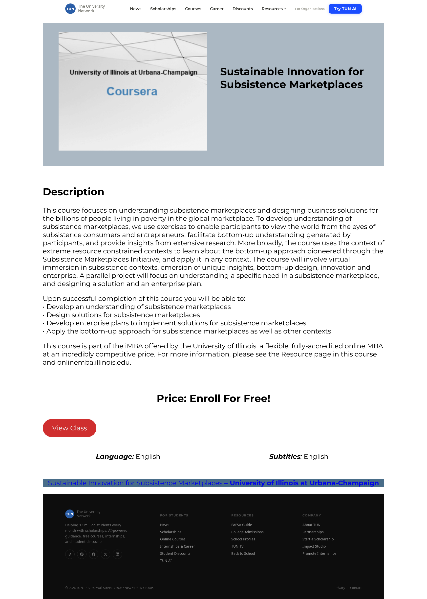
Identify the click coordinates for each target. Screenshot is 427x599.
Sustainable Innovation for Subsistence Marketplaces (213, 483)
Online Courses (173, 539)
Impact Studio (314, 546)
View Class (69, 428)
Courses (193, 8)
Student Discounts (175, 553)
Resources (274, 8)
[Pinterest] (81, 554)
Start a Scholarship (318, 539)
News (135, 8)
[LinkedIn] (117, 554)
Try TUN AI (345, 8)
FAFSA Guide (241, 524)
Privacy (340, 587)
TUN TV (237, 546)
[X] (105, 554)
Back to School (243, 553)
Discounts (243, 8)
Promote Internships (319, 553)
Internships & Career (177, 546)
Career (217, 8)
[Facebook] (93, 554)
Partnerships (313, 532)
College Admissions (247, 532)
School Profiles (243, 539)
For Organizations (310, 9)
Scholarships (163, 8)
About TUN (311, 524)
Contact (356, 587)
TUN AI (166, 560)
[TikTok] (70, 554)
